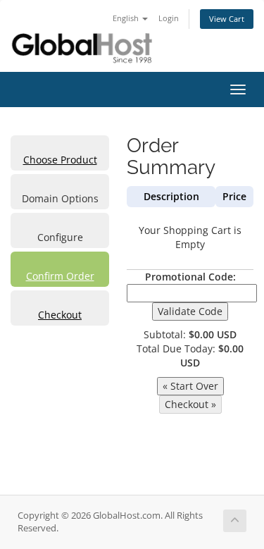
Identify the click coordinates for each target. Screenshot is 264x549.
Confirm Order (60, 276)
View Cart (226, 18)
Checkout (60, 314)
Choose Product (60, 159)
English (127, 18)
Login (168, 18)
